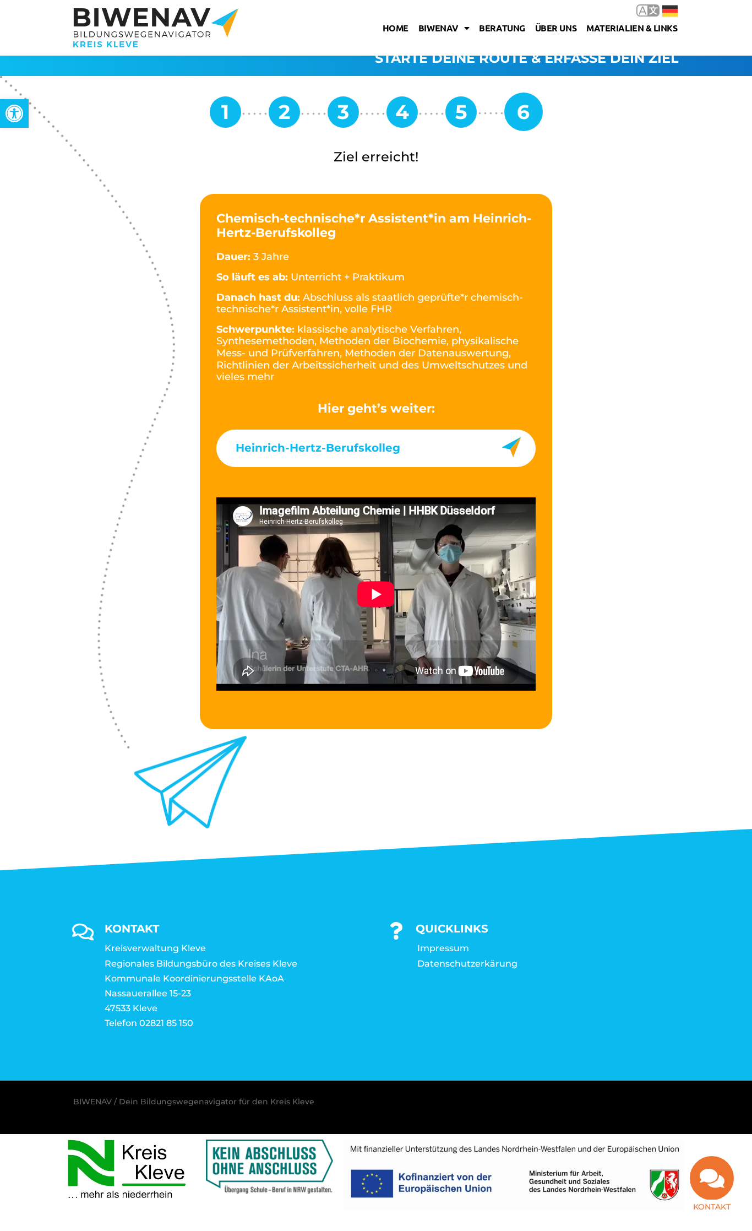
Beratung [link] (502, 28)
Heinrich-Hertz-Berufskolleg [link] (318, 447)
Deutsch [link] (662, 10)
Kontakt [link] (712, 1207)
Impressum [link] (443, 948)
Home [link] (395, 28)
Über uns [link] (555, 28)
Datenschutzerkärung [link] (467, 963)
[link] (14, 113)
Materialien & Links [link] (631, 28)
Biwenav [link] (438, 28)
